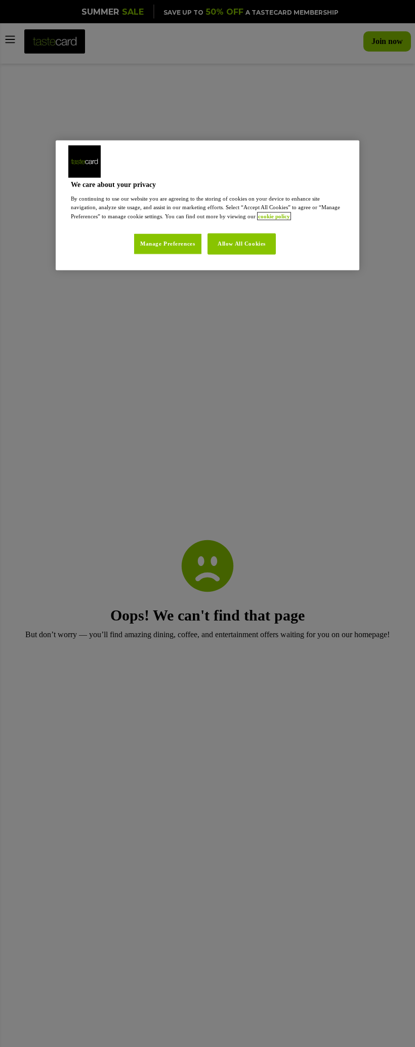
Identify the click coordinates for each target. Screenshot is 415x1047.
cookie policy (127, 223)
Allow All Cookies (242, 250)
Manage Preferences (162, 250)
